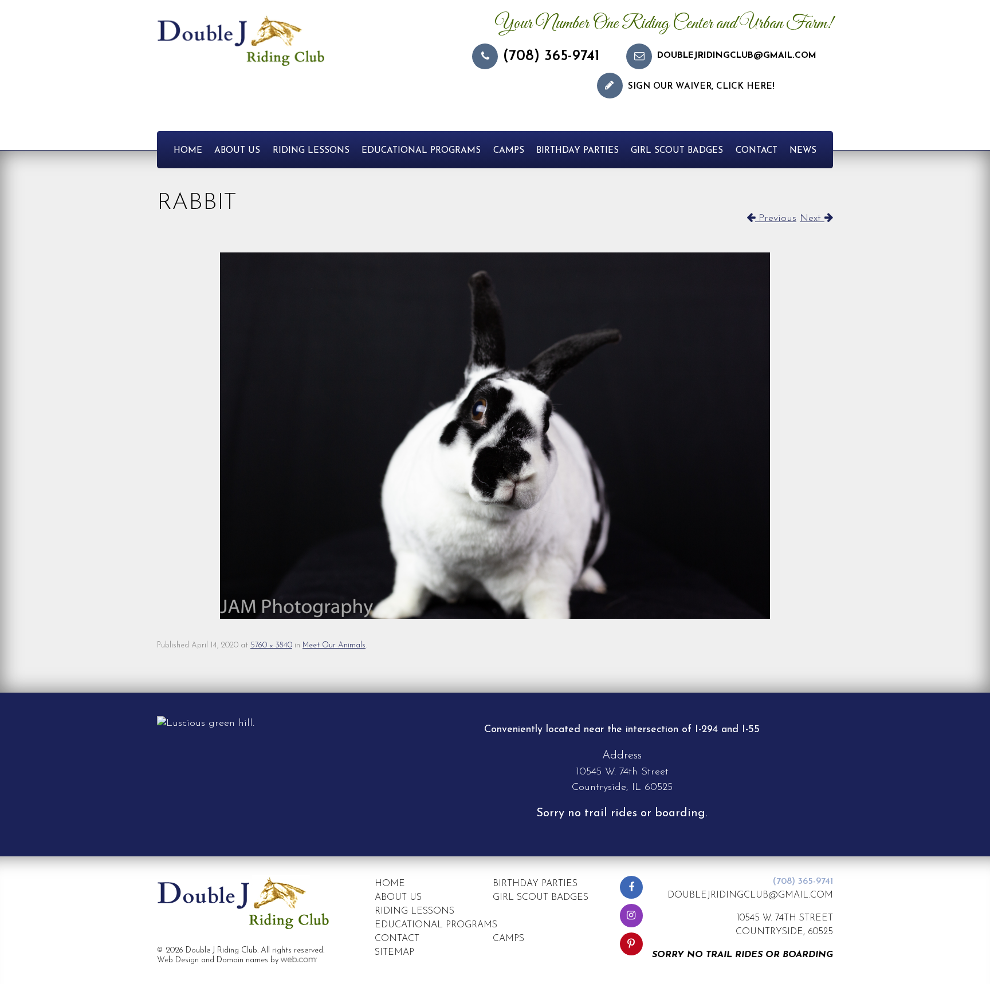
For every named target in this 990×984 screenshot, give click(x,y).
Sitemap (394, 952)
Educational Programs (421, 151)
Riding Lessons (311, 151)
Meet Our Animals (334, 645)
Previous (775, 219)
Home (188, 151)
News (802, 151)
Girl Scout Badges (677, 151)
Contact (756, 151)
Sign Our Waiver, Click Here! (701, 86)
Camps (508, 151)
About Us (237, 151)
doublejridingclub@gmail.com (736, 56)
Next (812, 219)
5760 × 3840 (271, 645)
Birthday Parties (577, 151)
